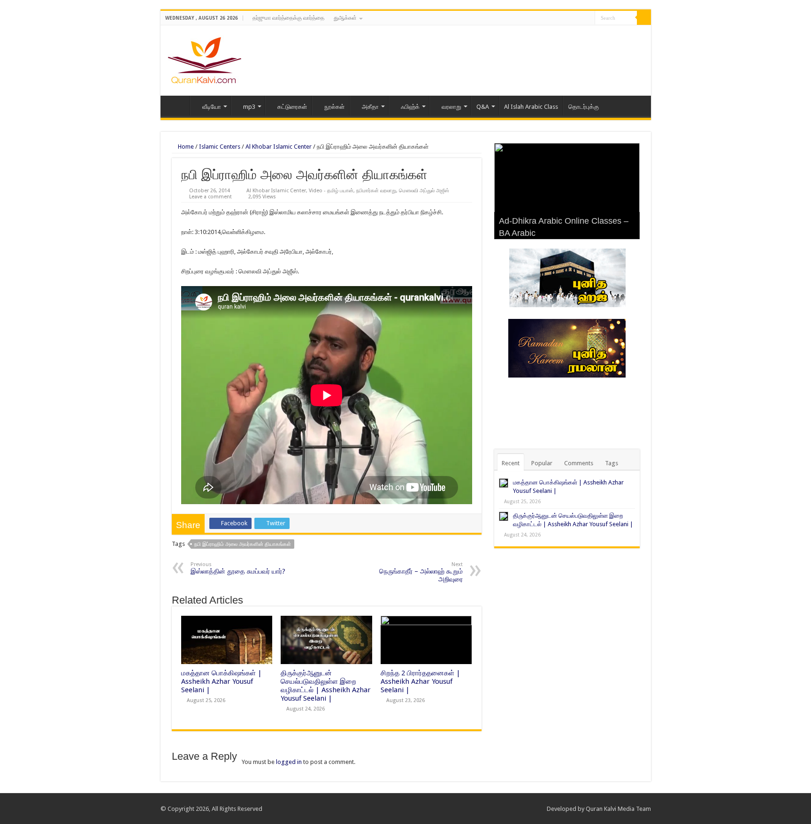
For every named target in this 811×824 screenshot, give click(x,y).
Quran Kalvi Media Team (618, 808)
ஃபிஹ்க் (410, 106)
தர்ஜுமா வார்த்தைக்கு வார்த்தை (288, 18)
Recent (511, 463)
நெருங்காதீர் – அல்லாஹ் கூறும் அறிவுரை (421, 572)
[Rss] (561, 18)
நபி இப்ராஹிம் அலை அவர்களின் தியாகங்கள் (242, 544)
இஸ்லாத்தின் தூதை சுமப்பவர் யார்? (238, 568)
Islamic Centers (219, 146)
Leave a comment (210, 197)
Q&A (482, 106)
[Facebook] (570, 18)
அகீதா (370, 106)
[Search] (644, 18)
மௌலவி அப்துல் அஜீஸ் (424, 191)
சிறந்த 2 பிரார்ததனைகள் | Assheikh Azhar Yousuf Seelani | (420, 681)
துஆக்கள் (345, 18)
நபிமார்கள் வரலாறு (376, 191)
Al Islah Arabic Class (531, 106)
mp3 (249, 106)
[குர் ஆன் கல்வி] (204, 58)
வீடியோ (211, 106)
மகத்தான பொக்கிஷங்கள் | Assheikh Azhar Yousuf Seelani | (221, 681)
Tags (611, 463)
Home (177, 105)
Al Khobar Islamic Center (278, 146)
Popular (541, 463)
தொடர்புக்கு (583, 106)
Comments (578, 463)
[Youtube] (587, 18)
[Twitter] (578, 18)
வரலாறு (451, 106)
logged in (289, 761)
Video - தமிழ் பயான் (331, 191)
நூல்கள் (334, 106)
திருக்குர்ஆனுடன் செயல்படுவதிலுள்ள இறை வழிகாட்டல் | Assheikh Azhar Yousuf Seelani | (326, 686)
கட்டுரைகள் (292, 106)
